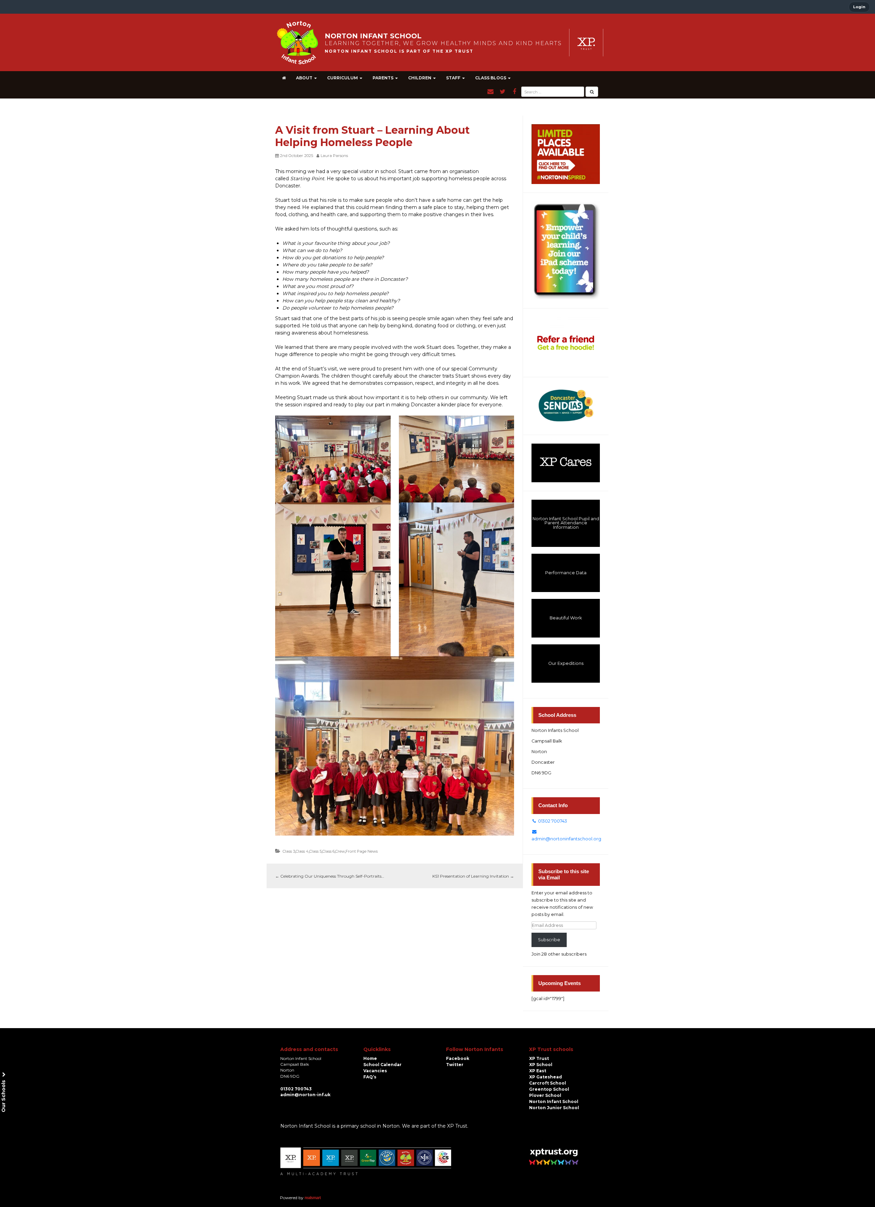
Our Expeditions (565, 663)
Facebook (457, 1058)
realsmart (313, 1197)
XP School (540, 1064)
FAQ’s (369, 1076)
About (304, 77)
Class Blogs (491, 77)
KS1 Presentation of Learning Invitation (473, 876)
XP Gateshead (545, 1076)
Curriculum (343, 77)
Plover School (545, 1095)
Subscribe (549, 939)
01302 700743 (552, 821)
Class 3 (289, 851)
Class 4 (302, 851)
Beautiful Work (566, 617)
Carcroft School (547, 1083)
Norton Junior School (554, 1107)
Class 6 (328, 851)
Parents (383, 77)
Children (420, 77)
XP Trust (539, 1058)
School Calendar (382, 1064)
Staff (453, 77)
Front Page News (362, 851)
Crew (340, 851)
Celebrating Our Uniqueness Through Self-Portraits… (329, 876)
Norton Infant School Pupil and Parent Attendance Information (566, 523)
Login (859, 6)
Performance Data (566, 572)
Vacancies (375, 1070)
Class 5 (315, 851)
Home (370, 1058)
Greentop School (549, 1089)
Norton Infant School (553, 1101)
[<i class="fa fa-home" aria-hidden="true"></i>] (284, 78)
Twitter (454, 1064)
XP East (537, 1070)
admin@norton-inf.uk (305, 1094)
